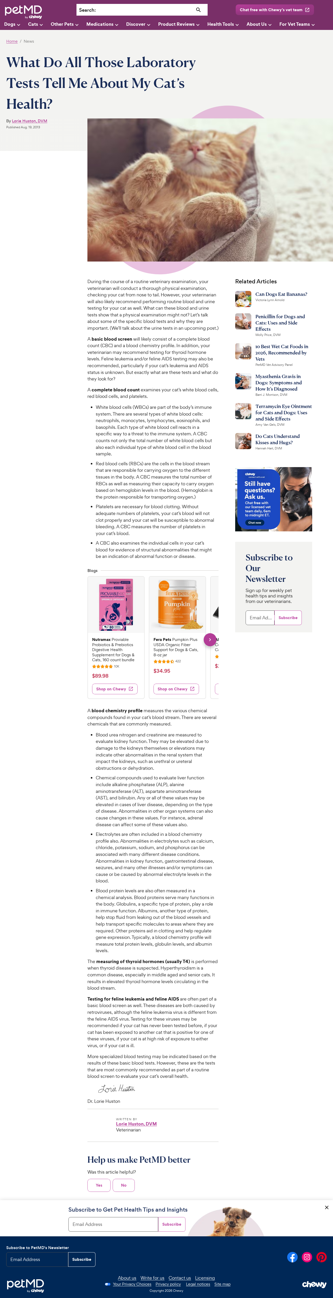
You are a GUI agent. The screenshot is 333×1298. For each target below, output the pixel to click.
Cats (33, 24)
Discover (135, 24)
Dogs (9, 24)
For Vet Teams (294, 24)
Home (12, 41)
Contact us (180, 1278)
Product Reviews (176, 24)
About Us (257, 24)
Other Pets (62, 24)
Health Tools (220, 24)
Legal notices (198, 1284)
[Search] (198, 10)
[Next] (210, 639)
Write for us (152, 1278)
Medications (99, 24)
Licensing (205, 1278)
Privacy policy (168, 1284)
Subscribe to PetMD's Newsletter (37, 1247)
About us (127, 1278)
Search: (87, 10)
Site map (222, 1284)
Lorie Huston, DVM (29, 121)
